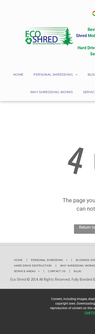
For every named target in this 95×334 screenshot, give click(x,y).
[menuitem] (18, 75)
